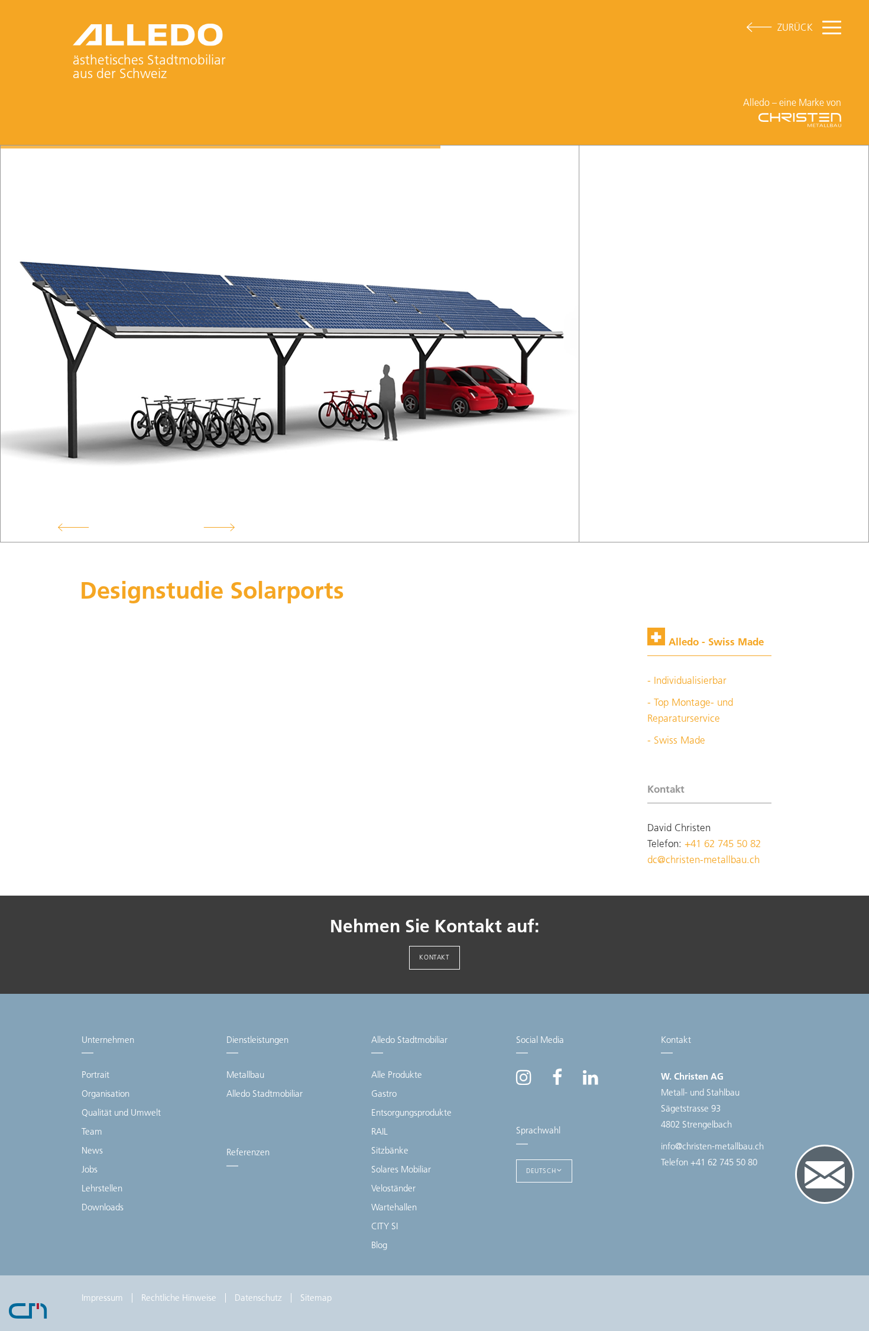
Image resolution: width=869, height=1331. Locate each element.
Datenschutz (258, 1297)
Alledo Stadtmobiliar (264, 1093)
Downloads (103, 1207)
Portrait (95, 1074)
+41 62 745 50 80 (723, 1162)
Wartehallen (394, 1207)
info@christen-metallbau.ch (712, 1146)
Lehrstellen (102, 1188)
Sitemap (316, 1297)
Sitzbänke (389, 1150)
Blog (379, 1245)
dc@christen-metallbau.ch (703, 859)
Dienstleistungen (257, 1039)
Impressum (102, 1297)
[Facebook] (557, 1080)
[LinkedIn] (590, 1080)
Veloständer (393, 1188)
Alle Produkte (396, 1074)
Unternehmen (108, 1039)
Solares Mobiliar (401, 1169)
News (92, 1150)
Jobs (90, 1169)
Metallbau (245, 1074)
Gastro (384, 1093)
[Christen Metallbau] (28, 1309)
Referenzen (248, 1152)
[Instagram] (523, 1080)
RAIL (379, 1131)
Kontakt (434, 957)
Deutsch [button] (541, 1171)
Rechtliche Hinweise (178, 1297)
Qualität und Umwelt (121, 1112)
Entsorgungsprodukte (411, 1112)
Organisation (105, 1093)
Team (92, 1131)
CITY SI (384, 1226)
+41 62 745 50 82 (723, 843)
